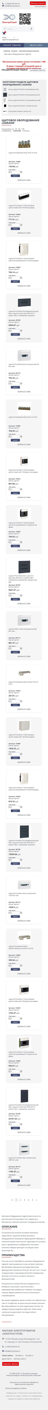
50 (19, 129)
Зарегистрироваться (10, 39)
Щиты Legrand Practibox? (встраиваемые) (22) (24, 95)
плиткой (17, 131)
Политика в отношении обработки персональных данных (24, 1383)
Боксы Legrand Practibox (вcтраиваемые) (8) (23, 89)
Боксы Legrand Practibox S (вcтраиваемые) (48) (24, 100)
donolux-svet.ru (20, 1359)
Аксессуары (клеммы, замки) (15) (19, 111)
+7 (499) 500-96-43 (12, 4)
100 (22, 129)
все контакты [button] (40, 6)
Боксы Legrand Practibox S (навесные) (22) (22, 106)
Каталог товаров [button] (12, 45)
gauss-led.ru (7, 1359)
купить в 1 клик (24, 180)
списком (25, 131)
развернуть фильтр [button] (38, 70)
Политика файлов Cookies (16, 1388)
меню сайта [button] (36, 45)
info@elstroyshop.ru (12, 6)
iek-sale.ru (19, 1355)
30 (16, 129)
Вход (4, 37)
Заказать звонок (38, 3)
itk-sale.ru (29, 1355)
